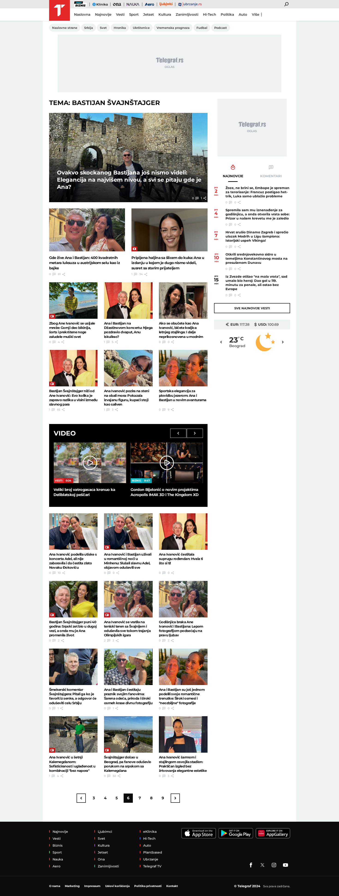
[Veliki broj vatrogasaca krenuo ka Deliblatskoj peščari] (90, 462)
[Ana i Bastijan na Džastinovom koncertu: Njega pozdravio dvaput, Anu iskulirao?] (128, 300)
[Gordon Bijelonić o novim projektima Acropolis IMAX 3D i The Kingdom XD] (167, 462)
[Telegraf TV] (285, 865)
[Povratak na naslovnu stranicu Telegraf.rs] (59, 10)
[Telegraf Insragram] (274, 865)
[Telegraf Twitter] (262, 865)
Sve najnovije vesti (252, 308)
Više (255, 14)
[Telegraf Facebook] (251, 865)
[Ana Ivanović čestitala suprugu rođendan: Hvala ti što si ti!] (183, 531)
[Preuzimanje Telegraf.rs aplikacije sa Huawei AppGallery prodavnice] (273, 833)
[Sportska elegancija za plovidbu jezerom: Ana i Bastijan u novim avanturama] (183, 368)
